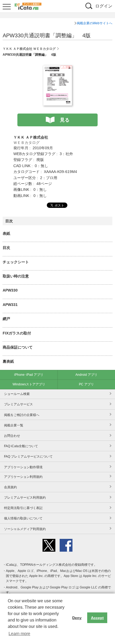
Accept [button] (97, 618)
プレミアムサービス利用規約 (25, 497)
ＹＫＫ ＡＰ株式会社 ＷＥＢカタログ (29, 49)
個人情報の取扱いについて (23, 518)
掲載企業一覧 (13, 425)
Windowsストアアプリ (29, 384)
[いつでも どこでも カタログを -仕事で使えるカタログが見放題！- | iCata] (28, 5)
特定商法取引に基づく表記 (23, 508)
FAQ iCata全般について (21, 446)
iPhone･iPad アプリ (28, 375)
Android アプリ (86, 375)
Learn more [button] (19, 633)
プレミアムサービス (18, 404)
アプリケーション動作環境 (23, 467)
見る (65, 120)
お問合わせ (12, 436)
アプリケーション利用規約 (23, 477)
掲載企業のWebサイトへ (94, 23)
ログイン (103, 6)
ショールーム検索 (17, 394)
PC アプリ (86, 384)
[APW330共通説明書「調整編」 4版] (57, 68)
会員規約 (10, 487)
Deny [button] (77, 618)
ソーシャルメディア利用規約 (25, 529)
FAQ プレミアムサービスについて (28, 456)
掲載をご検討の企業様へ (21, 415)
